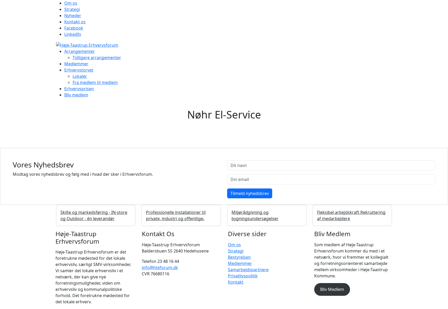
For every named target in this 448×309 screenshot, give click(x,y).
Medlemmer (76, 64)
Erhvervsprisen (79, 89)
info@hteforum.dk (160, 267)
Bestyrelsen (239, 257)
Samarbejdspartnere (248, 269)
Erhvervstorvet (78, 70)
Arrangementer (79, 51)
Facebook (73, 28)
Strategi (72, 9)
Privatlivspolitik (243, 276)
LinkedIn (72, 34)
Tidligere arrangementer (97, 57)
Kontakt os (75, 22)
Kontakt (235, 282)
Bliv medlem (76, 95)
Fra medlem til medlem (95, 82)
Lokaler (80, 76)
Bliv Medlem (332, 289)
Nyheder (72, 15)
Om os (70, 3)
